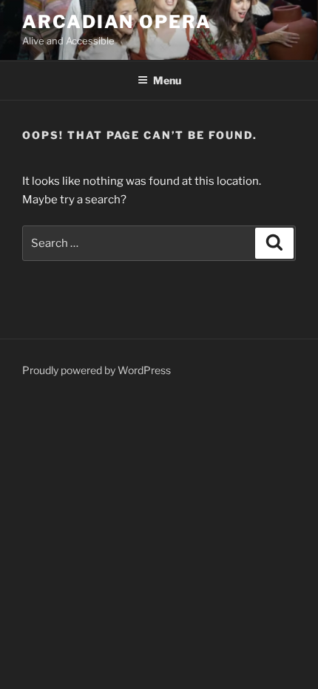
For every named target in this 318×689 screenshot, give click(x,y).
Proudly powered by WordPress (96, 370)
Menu (167, 80)
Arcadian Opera (117, 22)
